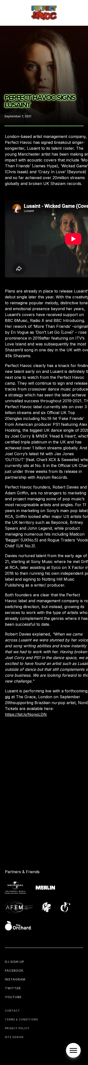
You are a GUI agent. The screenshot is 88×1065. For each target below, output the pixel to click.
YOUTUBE (13, 997)
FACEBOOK (14, 970)
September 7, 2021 (17, 116)
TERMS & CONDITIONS (21, 1019)
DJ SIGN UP (14, 962)
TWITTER (13, 988)
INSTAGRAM (15, 979)
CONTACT (12, 1010)
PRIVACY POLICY (17, 1028)
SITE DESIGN (14, 1037)
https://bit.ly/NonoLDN (26, 714)
